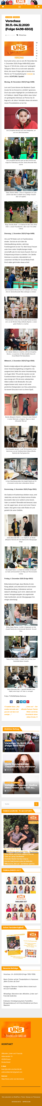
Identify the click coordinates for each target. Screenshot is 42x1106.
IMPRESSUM (26, 1101)
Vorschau (16, 17)
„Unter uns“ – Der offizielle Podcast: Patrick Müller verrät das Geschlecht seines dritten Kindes (29, 712)
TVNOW (30, 74)
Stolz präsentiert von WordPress (11, 1097)
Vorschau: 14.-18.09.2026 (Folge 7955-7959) (18, 744)
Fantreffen (16, 782)
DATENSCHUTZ (16, 1101)
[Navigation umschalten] (19, 6)
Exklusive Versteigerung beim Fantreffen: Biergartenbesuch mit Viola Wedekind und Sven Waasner (21, 1003)
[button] (35, 6)
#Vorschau (22, 35)
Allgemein (9, 17)
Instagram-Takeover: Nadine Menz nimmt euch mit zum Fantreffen (21, 787)
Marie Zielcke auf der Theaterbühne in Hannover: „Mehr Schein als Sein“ (21, 766)
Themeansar (36, 1097)
